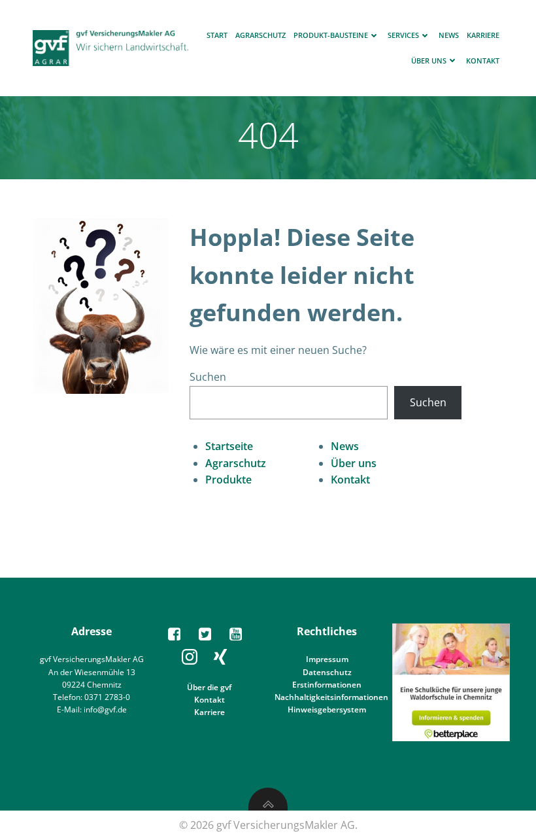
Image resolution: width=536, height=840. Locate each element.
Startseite (229, 446)
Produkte (228, 479)
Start (217, 35)
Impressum (327, 659)
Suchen (208, 377)
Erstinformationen (326, 684)
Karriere (483, 35)
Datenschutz (327, 672)
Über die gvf (209, 687)
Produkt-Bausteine (330, 35)
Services (403, 35)
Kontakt (482, 60)
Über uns (428, 60)
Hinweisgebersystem (327, 709)
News (449, 35)
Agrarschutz (260, 35)
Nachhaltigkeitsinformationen (331, 697)
